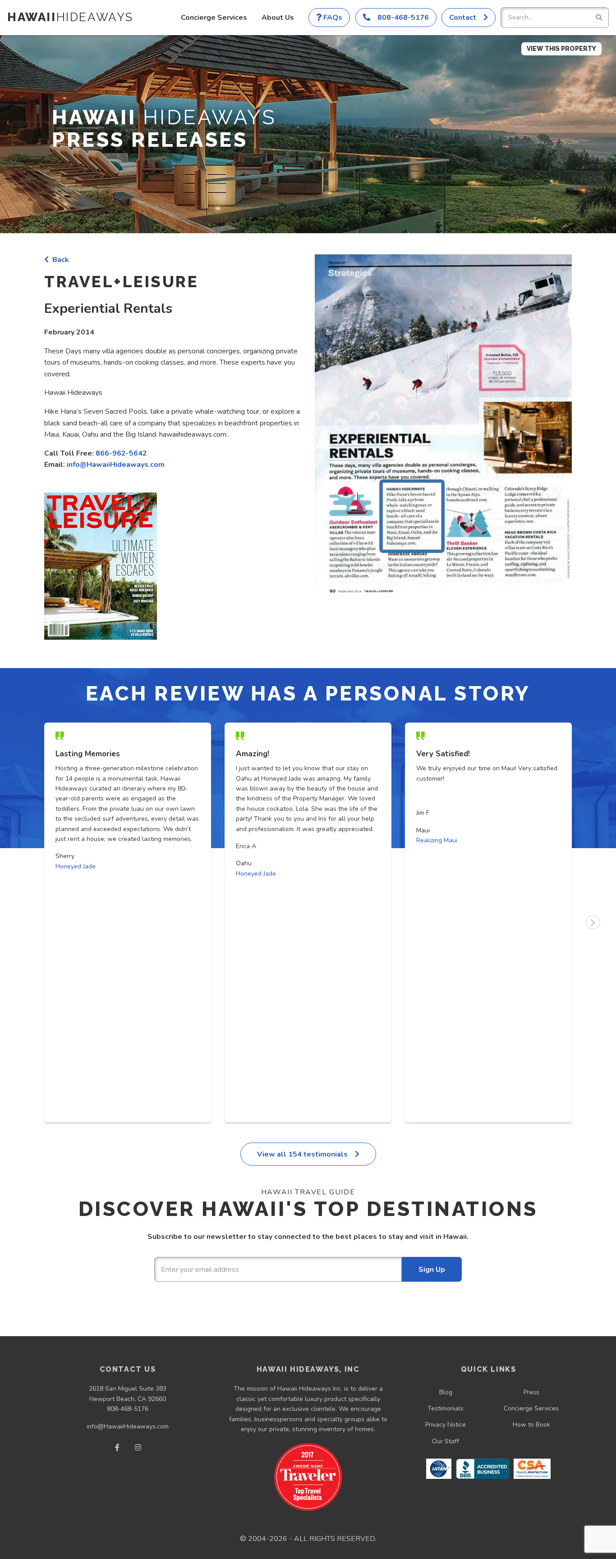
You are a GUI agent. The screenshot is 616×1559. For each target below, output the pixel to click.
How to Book (531, 1424)
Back (59, 260)
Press (531, 1392)
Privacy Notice (445, 1424)
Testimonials (446, 1408)
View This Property (561, 48)
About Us (278, 18)
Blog (445, 1392)
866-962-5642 (121, 453)
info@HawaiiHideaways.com (116, 465)
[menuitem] (214, 17)
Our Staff (445, 1441)
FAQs (332, 18)
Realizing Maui (436, 840)
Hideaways (70, 17)
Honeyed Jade (75, 866)
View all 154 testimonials (303, 1154)
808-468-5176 (127, 1409)
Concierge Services (214, 18)
